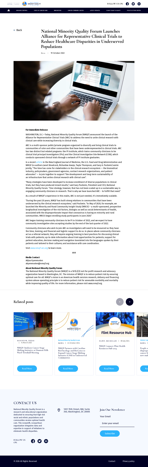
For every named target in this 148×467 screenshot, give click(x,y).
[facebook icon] (127, 3)
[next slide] (129, 302)
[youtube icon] (139, 3)
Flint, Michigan (108, 341)
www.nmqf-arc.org (39, 248)
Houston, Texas (25, 341)
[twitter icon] (133, 3)
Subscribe (110, 433)
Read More (27, 368)
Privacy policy (128, 461)
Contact (111, 461)
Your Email (105, 416)
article (39, 162)
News (61, 343)
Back (18, 30)
